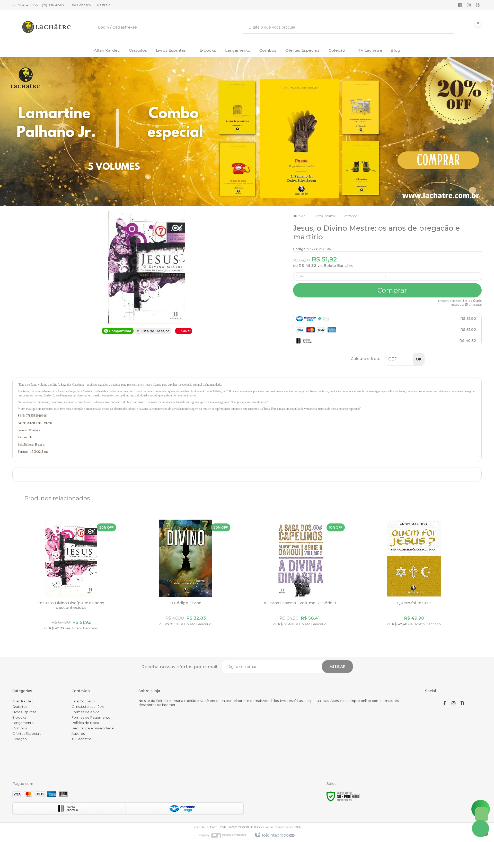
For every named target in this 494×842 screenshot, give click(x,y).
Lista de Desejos (154, 331)
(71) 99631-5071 (53, 5)
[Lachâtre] (46, 27)
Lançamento (23, 723)
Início (301, 216)
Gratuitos (19, 706)
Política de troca (85, 723)
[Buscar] (446, 27)
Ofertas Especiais (26, 733)
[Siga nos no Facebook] (460, 5)
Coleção (19, 739)
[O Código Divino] (185, 574)
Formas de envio (86, 712)
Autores (78, 733)
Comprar (391, 290)
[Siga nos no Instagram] (469, 5)
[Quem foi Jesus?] (414, 574)
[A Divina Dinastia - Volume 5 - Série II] (299, 574)
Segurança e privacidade (93, 728)
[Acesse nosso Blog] (478, 5)
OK (418, 359)
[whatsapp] (481, 814)
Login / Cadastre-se (117, 27)
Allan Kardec (22, 701)
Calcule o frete (366, 358)
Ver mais (71, 603)
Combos (19, 728)
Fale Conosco (80, 5)
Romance (350, 216)
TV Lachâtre (81, 739)
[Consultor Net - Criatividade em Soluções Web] (225, 835)
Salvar (185, 330)
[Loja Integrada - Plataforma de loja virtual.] (274, 835)
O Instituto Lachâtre (88, 706)
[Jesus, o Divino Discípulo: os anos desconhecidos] (71, 576)
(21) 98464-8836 (25, 5)
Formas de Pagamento (91, 717)
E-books (19, 717)
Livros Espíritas (325, 216)
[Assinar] (337, 666)
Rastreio (103, 5)
